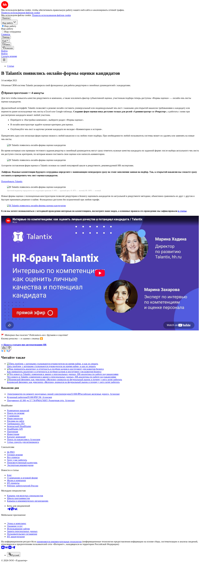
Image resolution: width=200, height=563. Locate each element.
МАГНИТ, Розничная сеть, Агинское (56, 400)
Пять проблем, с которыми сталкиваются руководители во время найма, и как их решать (51, 366)
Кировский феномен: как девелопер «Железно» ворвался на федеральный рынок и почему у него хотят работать (63, 382)
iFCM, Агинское (44, 397)
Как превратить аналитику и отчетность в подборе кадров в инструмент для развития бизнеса (54, 371)
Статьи (10, 66)
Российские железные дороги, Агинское (99, 394)
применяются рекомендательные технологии (59, 541)
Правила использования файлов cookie (51, 15)
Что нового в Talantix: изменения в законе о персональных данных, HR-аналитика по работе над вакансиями (61, 377)
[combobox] (13, 554)
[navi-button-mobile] (4, 60)
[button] (4, 51)
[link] (6, 44)
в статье (182, 211)
